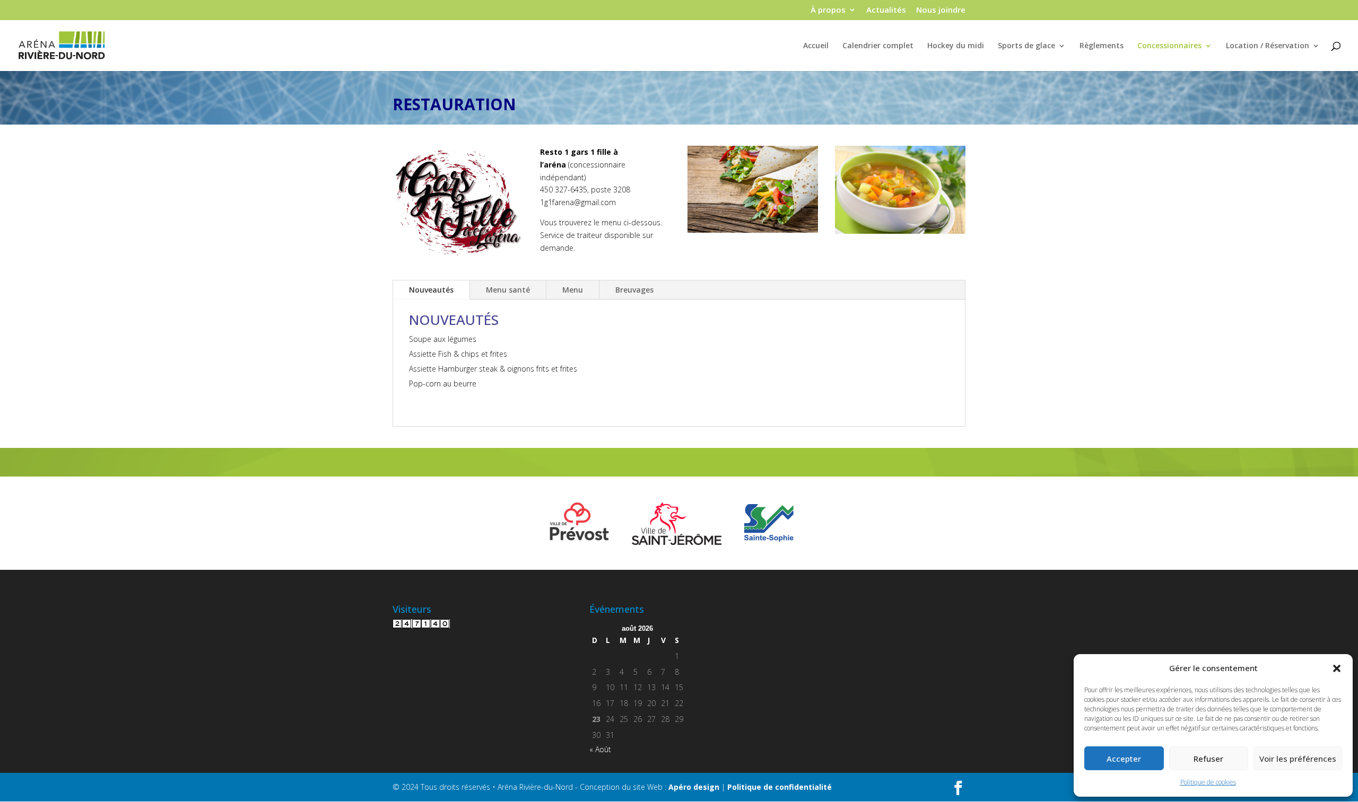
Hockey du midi (955, 46)
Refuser (1208, 758)
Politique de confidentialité (779, 787)
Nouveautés (431, 290)
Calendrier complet (877, 46)
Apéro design (693, 787)
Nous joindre (940, 10)
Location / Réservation (1267, 46)
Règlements (1102, 46)
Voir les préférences (1297, 758)
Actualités (886, 10)
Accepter (1124, 758)
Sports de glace (1026, 46)
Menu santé (508, 290)
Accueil (816, 46)
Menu (572, 290)
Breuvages (634, 290)
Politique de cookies (1208, 782)
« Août (600, 749)
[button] (1336, 668)
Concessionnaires (1169, 46)
